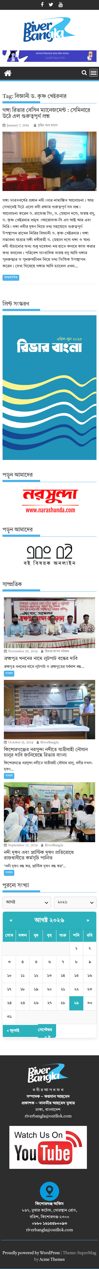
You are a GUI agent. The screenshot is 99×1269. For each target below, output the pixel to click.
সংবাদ (9, 673)
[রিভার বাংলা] (8, 72)
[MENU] (93, 73)
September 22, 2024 (22, 845)
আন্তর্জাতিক (11, 277)
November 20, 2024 (22, 651)
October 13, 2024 (20, 742)
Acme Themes (52, 1260)
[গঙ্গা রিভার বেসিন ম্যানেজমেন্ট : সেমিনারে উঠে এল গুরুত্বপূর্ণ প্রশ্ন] (49, 161)
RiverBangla (49, 742)
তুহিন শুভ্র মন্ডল (47, 125)
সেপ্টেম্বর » (45, 1033)
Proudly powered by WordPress (31, 1253)
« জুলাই (13, 1031)
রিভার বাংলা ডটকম (56, 651)
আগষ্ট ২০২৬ (49, 920)
